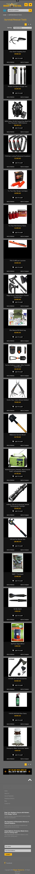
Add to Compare (24, 62)
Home (4, 15)
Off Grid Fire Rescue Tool (17, 539)
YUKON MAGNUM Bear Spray (18, 713)
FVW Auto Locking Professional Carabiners (17, 156)
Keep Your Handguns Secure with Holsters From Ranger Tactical (16, 813)
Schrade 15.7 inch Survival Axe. (17, 678)
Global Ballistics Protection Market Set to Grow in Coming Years (16, 831)
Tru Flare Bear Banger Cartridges (18, 191)
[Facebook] (8, 863)
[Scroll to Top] (30, 780)
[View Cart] (30, 4)
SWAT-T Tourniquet (17, 574)
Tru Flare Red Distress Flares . (17, 226)
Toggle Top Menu (17, 1)
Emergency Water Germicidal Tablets (18, 748)
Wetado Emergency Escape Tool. (17, 86)
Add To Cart (19, 58)
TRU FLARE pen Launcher (18, 260)
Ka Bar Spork (18, 609)
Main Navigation (4, 10)
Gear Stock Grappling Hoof (18, 51)
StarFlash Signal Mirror (17, 643)
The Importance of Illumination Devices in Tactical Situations (16, 822)
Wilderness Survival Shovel (18, 435)
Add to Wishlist (10, 62)
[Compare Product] (26, 4)
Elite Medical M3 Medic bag (18, 330)
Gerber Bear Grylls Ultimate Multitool (17, 400)
